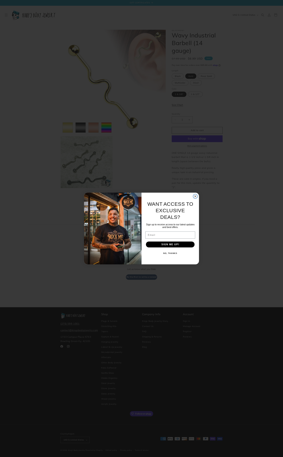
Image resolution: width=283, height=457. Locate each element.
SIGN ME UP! (170, 244)
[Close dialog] (195, 196)
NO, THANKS (170, 253)
